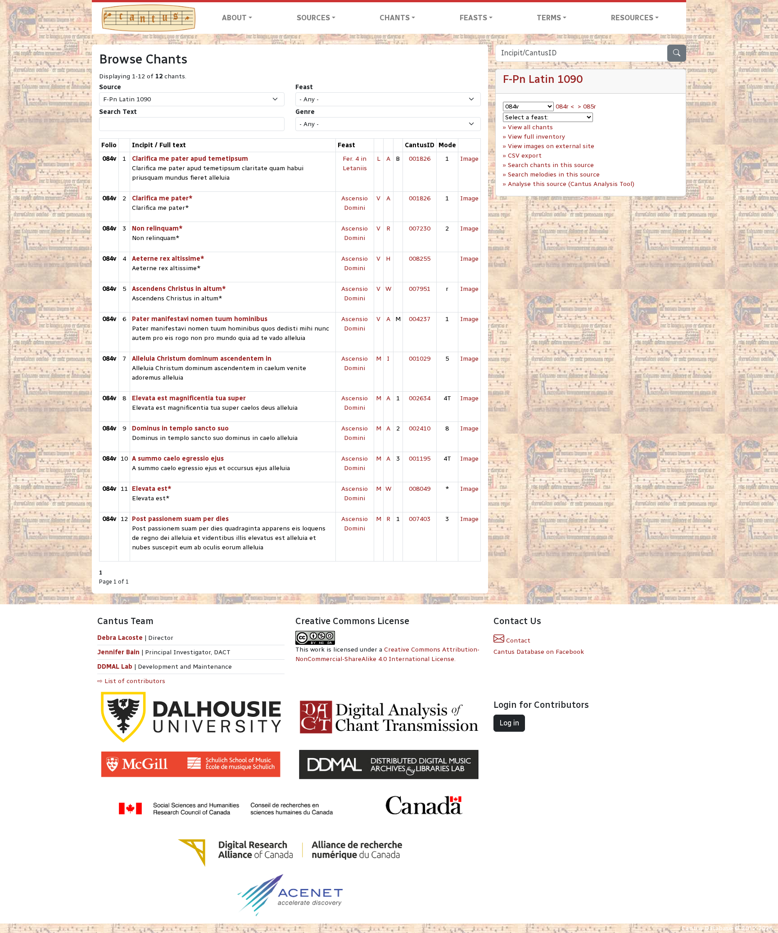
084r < (565, 106)
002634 (419, 398)
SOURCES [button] (313, 18)
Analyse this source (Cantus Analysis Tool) (571, 184)
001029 (419, 358)
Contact (517, 640)
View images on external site (551, 146)
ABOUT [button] (234, 18)
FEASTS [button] (473, 18)
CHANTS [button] (395, 18)
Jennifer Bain (119, 652)
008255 (419, 259)
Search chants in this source (551, 165)
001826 (419, 159)
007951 (419, 289)
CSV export (525, 155)
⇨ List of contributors (131, 681)
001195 (419, 458)
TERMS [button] (549, 18)
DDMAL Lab (114, 666)
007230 (419, 228)
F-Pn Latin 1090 (543, 79)
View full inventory (536, 136)
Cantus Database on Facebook (538, 652)
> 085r (587, 106)
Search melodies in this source (554, 174)
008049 (419, 489)
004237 (419, 319)
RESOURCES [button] (632, 18)
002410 (419, 428)
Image (469, 159)
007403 (419, 519)
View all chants (530, 127)
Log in (509, 723)
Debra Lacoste (120, 638)
